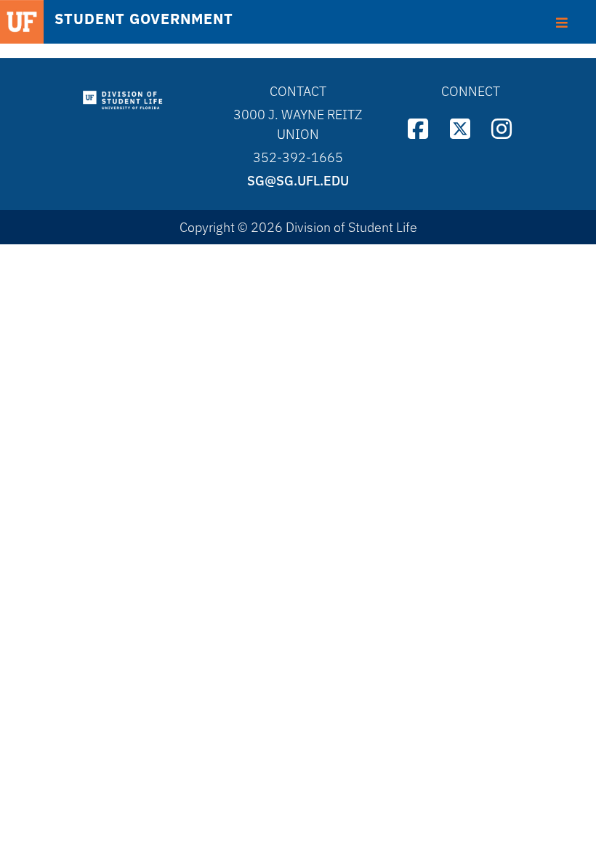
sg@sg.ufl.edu (298, 180)
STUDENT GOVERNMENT (144, 19)
